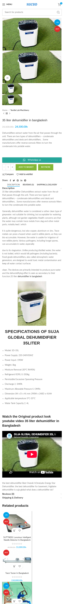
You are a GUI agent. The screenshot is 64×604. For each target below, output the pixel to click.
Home (5, 110)
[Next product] (9, 113)
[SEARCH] (58, 12)
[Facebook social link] (10, 180)
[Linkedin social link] (21, 180)
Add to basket (26, 167)
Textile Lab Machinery (19, 110)
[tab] (13, 185)
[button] (14, 530)
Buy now (45, 167)
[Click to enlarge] (7, 78)
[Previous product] (3, 113)
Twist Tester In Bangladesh (17, 573)
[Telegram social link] (25, 180)
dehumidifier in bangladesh (31, 277)
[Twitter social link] (14, 180)
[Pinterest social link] (18, 180)
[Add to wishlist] (19, 530)
